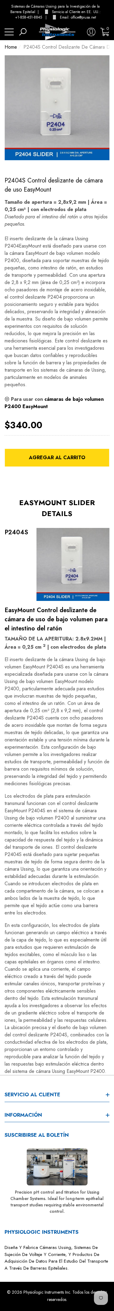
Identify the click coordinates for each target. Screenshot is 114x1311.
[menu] (9, 31)
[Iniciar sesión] (91, 31)
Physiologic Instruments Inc (46, 1292)
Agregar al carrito (57, 457)
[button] (107, 11)
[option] (57, 108)
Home (11, 46)
